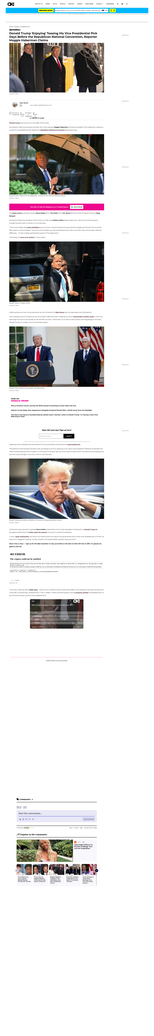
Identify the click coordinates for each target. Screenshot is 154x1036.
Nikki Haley (33, 590)
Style (55, 4)
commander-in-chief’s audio (83, 316)
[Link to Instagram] (122, 4)
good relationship (22, 536)
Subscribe (110, 4)
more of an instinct (27, 237)
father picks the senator (38, 532)
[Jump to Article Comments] (10, 113)
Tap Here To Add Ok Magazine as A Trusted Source (49, 207)
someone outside (81, 592)
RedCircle (17, 580)
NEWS (48, 4)
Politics (17, 26)
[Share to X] (22, 113)
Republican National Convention (52, 130)
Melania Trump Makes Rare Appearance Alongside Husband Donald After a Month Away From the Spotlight (51, 410)
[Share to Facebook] (15, 113)
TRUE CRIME (89, 4)
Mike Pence (59, 312)
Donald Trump (25, 26)
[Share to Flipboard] (28, 113)
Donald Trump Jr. (90, 529)
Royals (62, 4)
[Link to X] (127, 4)
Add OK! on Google (38, 118)
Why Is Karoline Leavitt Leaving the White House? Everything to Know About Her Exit (43, 406)
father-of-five (17, 213)
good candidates (33, 227)
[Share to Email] (35, 113)
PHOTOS (71, 4)
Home (11, 26)
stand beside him (73, 444)
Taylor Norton (23, 103)
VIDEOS (79, 4)
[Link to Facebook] (117, 4)
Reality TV (39, 4)
